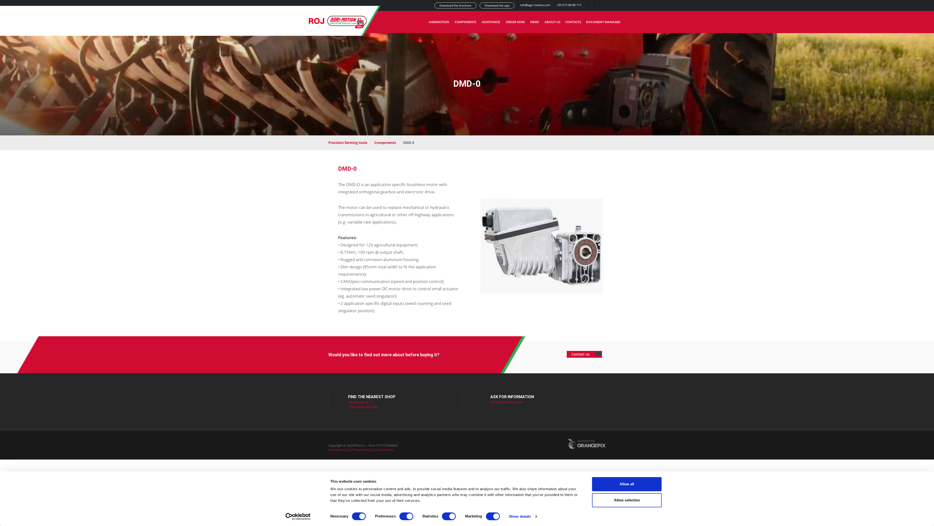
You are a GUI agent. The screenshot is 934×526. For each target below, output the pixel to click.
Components (465, 22)
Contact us (581, 354)
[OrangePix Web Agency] (587, 444)
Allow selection (627, 500)
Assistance (491, 22)
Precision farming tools (347, 142)
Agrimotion (439, 22)
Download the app (497, 5)
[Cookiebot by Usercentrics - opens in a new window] (298, 516)
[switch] (406, 516)
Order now (515, 22)
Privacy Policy (362, 450)
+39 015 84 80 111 (569, 5)
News (534, 22)
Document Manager (603, 22)
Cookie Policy (384, 450)
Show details (520, 516)
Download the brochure (455, 5)
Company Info (338, 450)
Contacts (573, 22)
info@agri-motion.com (535, 5)
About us (552, 22)
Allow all (627, 484)
